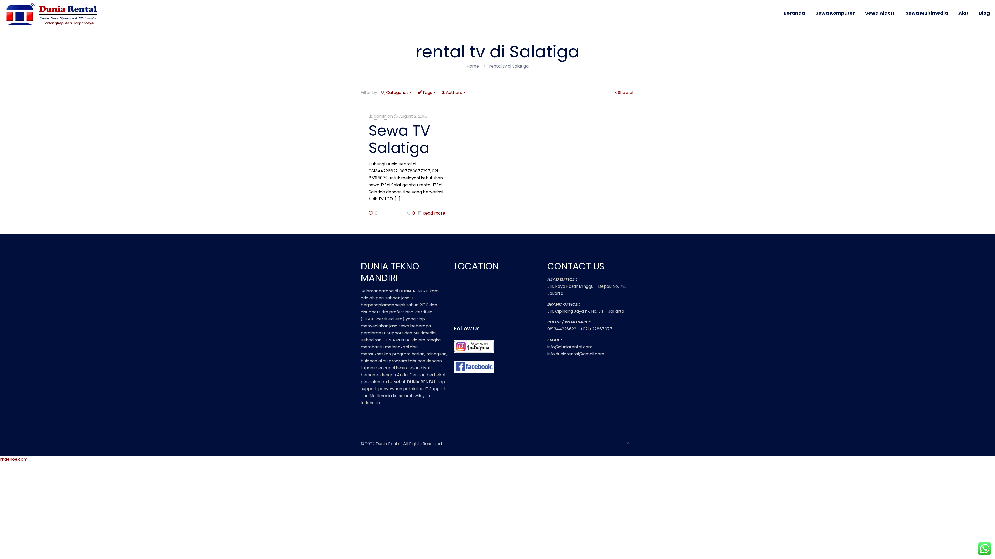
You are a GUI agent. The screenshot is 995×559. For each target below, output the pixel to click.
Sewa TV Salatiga (399, 139)
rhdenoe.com (13, 459)
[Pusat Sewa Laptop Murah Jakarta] (53, 17)
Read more (434, 213)
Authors (454, 92)
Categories (397, 92)
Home (473, 66)
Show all (626, 92)
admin (380, 116)
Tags (427, 92)
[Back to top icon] (628, 443)
